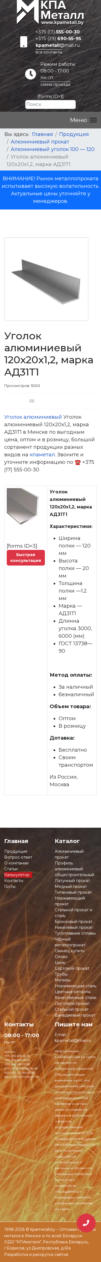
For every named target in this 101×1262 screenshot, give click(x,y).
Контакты (13, 880)
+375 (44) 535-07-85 (17, 1064)
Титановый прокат (73, 892)
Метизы (62, 980)
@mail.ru (58, 45)
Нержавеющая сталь (75, 985)
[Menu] (83, 120)
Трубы (61, 974)
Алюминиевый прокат (69, 854)
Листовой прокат (72, 1003)
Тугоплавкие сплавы (75, 933)
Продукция (15, 851)
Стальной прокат (72, 1009)
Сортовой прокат (72, 968)
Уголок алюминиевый (33, 417)
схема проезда (55, 84)
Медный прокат (71, 886)
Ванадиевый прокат (75, 1015)
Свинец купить (69, 950)
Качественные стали (75, 997)
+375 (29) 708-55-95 (25, 1068)
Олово (61, 956)
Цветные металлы (73, 991)
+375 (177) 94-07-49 (26, 1077)
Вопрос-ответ (18, 857)
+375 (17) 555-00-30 (22, 1073)
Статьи (11, 868)
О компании (16, 863)
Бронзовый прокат (74, 921)
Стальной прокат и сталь (73, 912)
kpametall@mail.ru (73, 1040)
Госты (9, 886)
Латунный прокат (72, 880)
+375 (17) (58, 32)
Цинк (60, 962)
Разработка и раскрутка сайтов (36, 1254)
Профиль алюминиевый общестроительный (74, 869)
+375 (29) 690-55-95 (17, 1056)
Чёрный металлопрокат (70, 942)
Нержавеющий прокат (70, 901)
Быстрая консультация (25, 557)
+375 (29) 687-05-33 (17, 1060)
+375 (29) (58, 38)
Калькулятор (16, 874)
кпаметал (42, 455)
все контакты (49, 52)
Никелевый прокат (74, 927)
